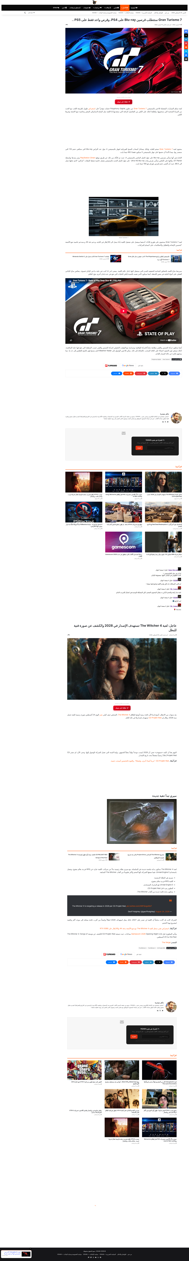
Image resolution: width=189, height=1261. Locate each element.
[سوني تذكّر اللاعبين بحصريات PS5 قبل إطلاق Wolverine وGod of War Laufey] (123, 482)
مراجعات (97, 7)
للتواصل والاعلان (158, 12)
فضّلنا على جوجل (122, 102)
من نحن (167, 12)
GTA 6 (55, 7)
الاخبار (124, 7)
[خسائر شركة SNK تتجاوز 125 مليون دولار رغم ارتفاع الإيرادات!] (163, 542)
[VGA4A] (94, 2)
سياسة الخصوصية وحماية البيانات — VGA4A (104, 12)
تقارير (115, 7)
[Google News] (128, 365)
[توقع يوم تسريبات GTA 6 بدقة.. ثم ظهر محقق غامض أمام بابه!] (123, 512)
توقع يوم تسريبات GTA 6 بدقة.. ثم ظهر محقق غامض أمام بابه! (124, 524)
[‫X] (165, 422)
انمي (63, 7)
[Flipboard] (111, 365)
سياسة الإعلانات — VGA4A (126, 12)
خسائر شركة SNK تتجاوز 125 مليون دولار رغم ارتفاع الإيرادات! (164, 554)
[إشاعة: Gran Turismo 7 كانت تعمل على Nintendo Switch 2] (115, 258)
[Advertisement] (123, 132)
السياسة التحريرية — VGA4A (144, 12)
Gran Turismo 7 (140, 109)
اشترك (139, 448)
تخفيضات (86, 7)
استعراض (91, 109)
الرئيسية (133, 7)
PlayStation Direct (87, 158)
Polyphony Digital (156, 359)
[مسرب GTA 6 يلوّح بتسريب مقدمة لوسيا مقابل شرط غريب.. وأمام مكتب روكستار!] (83, 482)
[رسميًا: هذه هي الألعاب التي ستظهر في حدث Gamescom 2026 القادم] (123, 542)
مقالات (108, 7)
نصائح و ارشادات (74, 7)
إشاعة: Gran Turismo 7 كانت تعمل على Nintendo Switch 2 (91, 256)
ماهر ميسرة (164, 414)
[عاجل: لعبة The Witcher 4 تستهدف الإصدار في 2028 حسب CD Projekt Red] (163, 482)
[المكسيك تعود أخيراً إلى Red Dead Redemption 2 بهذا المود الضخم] (163, 512)
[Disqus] (123, 591)
